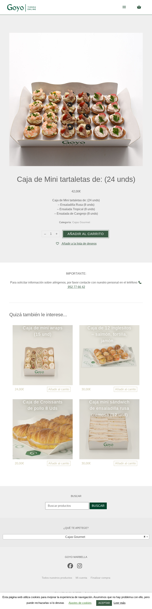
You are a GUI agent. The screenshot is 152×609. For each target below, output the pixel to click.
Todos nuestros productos (57, 577)
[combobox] (76, 536)
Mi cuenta (81, 577)
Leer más (119, 602)
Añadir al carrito (85, 234)
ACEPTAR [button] (104, 603)
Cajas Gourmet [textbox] (104, 536)
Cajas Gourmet (81, 222)
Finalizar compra (100, 577)
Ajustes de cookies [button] (80, 602)
